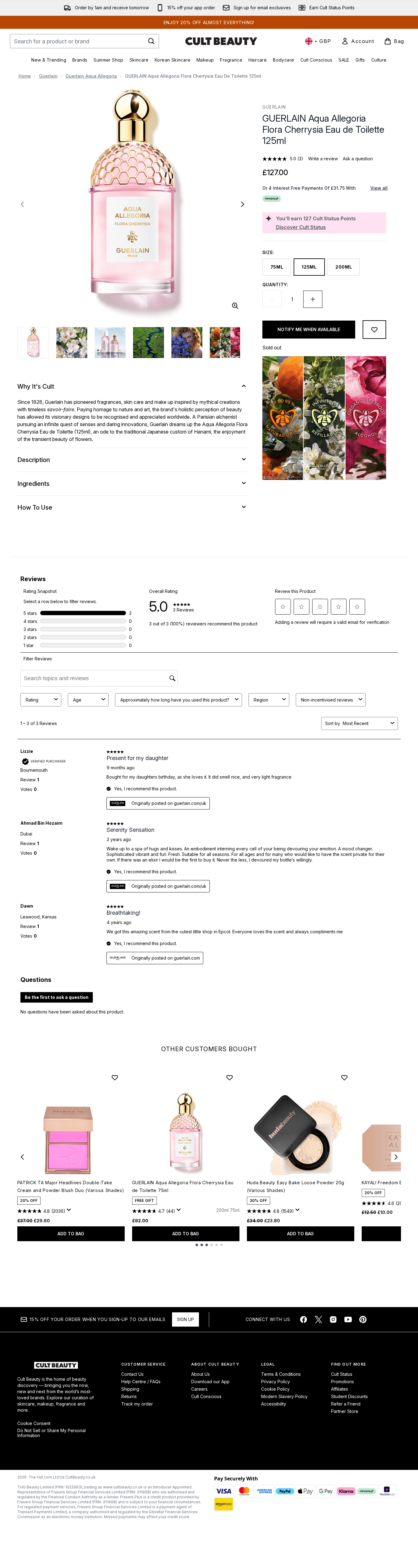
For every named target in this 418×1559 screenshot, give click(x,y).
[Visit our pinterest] (363, 1319)
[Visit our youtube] (348, 1319)
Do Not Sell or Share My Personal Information (51, 1433)
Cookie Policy (275, 1389)
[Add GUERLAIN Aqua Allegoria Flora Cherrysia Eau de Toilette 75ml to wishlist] (229, 1077)
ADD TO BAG (71, 1233)
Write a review (323, 158)
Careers (199, 1389)
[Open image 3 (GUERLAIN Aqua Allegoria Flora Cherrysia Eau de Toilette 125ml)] (110, 342)
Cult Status (341, 1374)
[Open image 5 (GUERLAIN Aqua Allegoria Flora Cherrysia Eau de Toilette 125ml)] (186, 342)
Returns (129, 1396)
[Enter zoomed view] (235, 305)
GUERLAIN (274, 107)
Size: (268, 252)
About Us (200, 1374)
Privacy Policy (275, 1381)
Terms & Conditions (281, 1374)
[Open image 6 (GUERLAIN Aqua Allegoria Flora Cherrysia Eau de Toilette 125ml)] (225, 342)
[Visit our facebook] (303, 1319)
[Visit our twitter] (318, 1319)
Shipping (130, 1389)
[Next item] (396, 1157)
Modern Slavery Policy (284, 1396)
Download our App (210, 1381)
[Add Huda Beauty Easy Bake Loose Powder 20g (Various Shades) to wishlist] (344, 1077)
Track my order (137, 1403)
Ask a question (358, 158)
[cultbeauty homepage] (221, 41)
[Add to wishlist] (374, 329)
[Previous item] (22, 1157)
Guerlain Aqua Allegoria (91, 76)
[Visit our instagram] (333, 1319)
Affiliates (339, 1389)
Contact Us (132, 1374)
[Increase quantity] (312, 299)
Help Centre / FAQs (141, 1381)
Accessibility (273, 1403)
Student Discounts (349, 1396)
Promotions (342, 1381)
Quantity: (275, 284)
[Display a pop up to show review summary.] (70, 1211)
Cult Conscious (206, 1396)
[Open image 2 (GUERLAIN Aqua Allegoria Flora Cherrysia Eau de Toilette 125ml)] (71, 342)
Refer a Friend (345, 1403)
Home (25, 76)
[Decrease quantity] (272, 299)
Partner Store (344, 1411)
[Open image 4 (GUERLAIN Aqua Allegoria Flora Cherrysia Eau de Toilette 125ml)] (148, 342)
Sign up (185, 1319)
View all (379, 188)
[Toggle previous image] (22, 204)
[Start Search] (151, 41)
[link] (358, 41)
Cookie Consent (33, 1423)
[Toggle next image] (243, 204)
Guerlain (48, 76)
